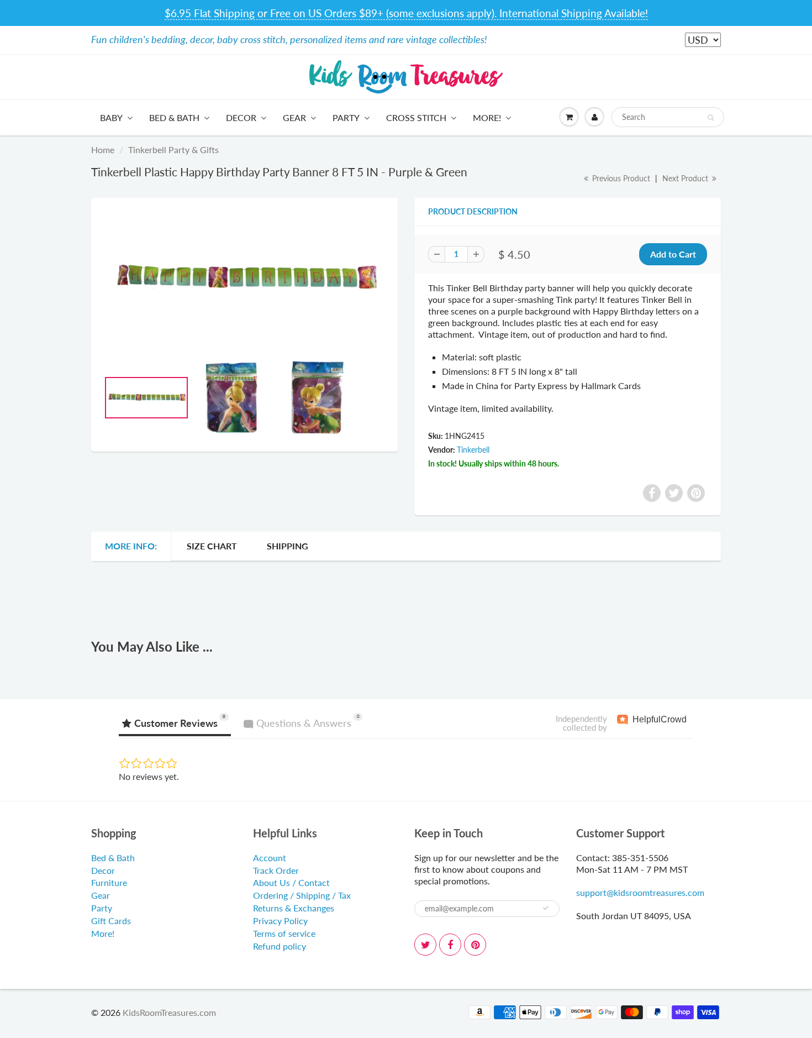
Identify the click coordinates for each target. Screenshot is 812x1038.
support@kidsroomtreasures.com (640, 892)
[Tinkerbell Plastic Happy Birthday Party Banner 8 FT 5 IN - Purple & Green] (244, 278)
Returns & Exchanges (293, 908)
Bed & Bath (174, 117)
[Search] (710, 118)
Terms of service (284, 933)
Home (102, 149)
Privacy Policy (280, 920)
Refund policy (279, 946)
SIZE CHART (212, 546)
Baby (111, 117)
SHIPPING (287, 546)
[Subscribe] (546, 908)
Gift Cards (111, 920)
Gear (294, 117)
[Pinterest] (475, 945)
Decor (241, 117)
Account (269, 857)
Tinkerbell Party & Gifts (173, 149)
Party (346, 117)
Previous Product (620, 178)
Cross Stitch (416, 117)
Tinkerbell (473, 449)
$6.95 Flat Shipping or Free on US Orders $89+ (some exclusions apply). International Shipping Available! (406, 13)
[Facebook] (450, 945)
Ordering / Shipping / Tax (302, 895)
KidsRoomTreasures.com (169, 1012)
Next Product (686, 178)
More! (487, 117)
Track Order (276, 870)
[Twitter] (425, 945)
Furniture (109, 882)
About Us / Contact (291, 882)
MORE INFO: (131, 546)
